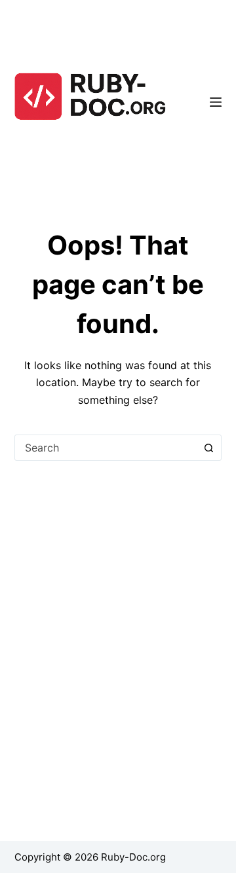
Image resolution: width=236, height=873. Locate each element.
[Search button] (208, 447)
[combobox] (106, 448)
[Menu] (216, 102)
